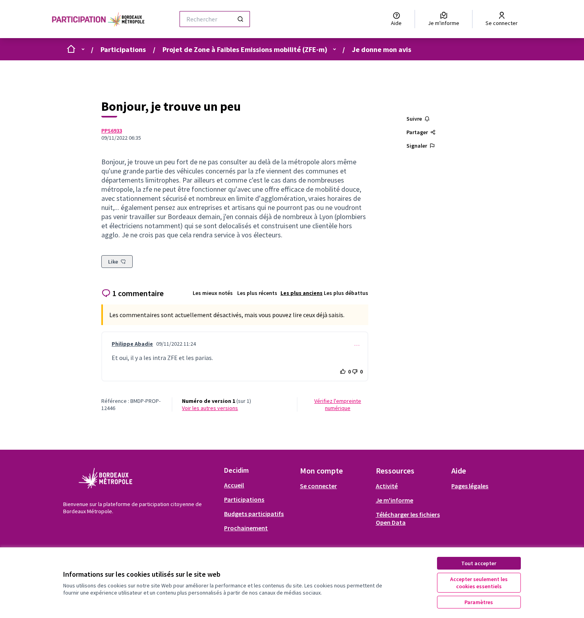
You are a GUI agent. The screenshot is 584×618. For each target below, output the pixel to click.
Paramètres (478, 602)
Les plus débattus (346, 292)
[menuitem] (259, 485)
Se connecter (318, 486)
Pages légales (469, 486)
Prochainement (246, 528)
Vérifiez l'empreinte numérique (337, 404)
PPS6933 (111, 130)
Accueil (234, 485)
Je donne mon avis (381, 49)
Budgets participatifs (254, 514)
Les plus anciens (301, 292)
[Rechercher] (240, 19)
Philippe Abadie (132, 343)
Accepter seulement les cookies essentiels (479, 583)
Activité (387, 486)
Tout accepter (478, 563)
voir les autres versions (210, 408)
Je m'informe (394, 500)
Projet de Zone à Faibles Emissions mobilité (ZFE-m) (244, 49)
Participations (123, 49)
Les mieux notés (213, 292)
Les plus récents (257, 292)
